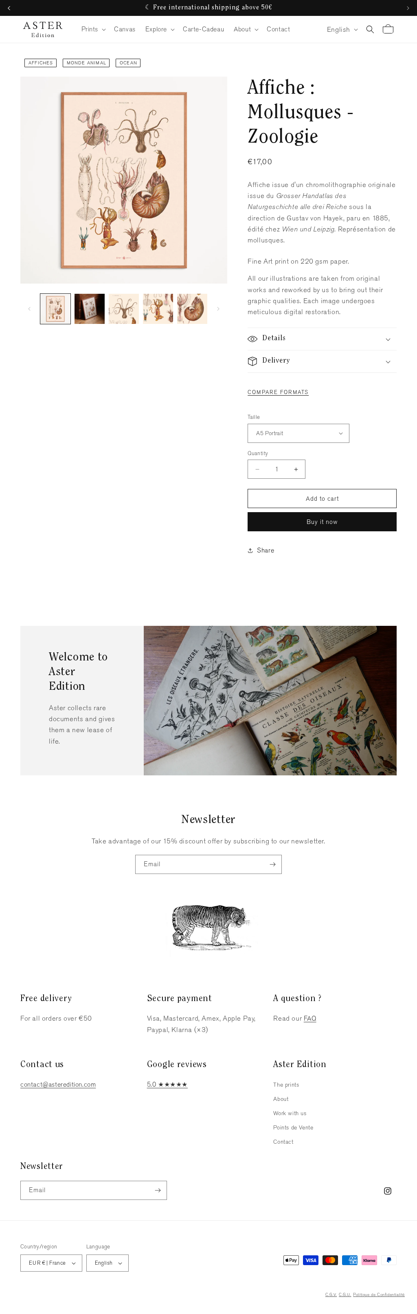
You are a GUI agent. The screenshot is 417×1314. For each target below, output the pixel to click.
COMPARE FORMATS (278, 392)
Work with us (289, 1113)
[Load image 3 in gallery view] (124, 309)
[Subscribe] (272, 864)
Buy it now (322, 522)
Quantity (258, 453)
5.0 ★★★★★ (167, 1084)
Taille (254, 417)
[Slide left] (29, 309)
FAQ (310, 1018)
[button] (93, 29)
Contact (283, 1141)
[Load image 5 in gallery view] (192, 309)
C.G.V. (331, 1294)
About (280, 1099)
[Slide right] (218, 309)
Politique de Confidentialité (379, 1294)
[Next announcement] (408, 8)
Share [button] (265, 550)
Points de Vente (293, 1127)
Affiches (41, 63)
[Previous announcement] (9, 8)
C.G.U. (345, 1294)
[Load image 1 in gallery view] (55, 309)
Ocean (128, 63)
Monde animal (86, 63)
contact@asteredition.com (58, 1084)
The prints (286, 1084)
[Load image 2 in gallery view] (90, 309)
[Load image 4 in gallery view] (158, 309)
